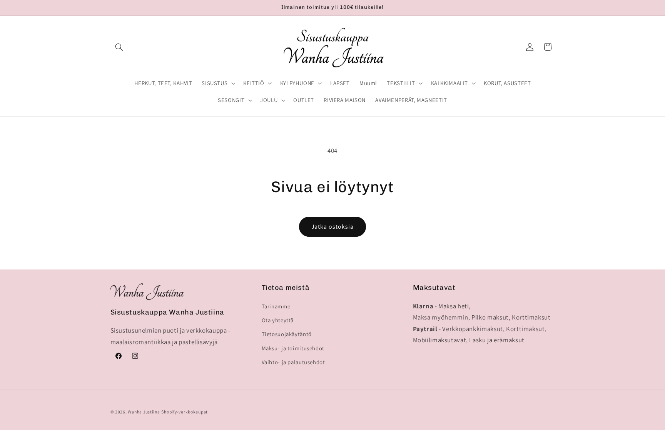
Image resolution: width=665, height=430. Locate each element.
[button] (119, 47)
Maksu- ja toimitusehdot (293, 348)
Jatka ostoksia (332, 227)
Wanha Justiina (144, 412)
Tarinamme (276, 306)
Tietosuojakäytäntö (287, 334)
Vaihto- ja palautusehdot (293, 362)
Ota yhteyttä (278, 320)
